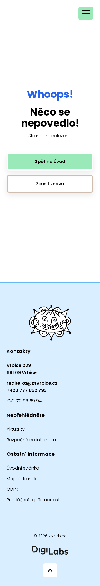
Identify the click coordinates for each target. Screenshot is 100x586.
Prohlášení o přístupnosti (34, 500)
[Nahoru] (50, 570)
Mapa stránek (21, 478)
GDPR (12, 489)
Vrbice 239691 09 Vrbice (22, 369)
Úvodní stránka (23, 468)
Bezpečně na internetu (31, 440)
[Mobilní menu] (86, 13)
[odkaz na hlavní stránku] (50, 323)
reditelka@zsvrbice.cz (32, 383)
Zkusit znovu (50, 184)
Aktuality (16, 429)
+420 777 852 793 (27, 390)
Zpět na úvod (50, 161)
